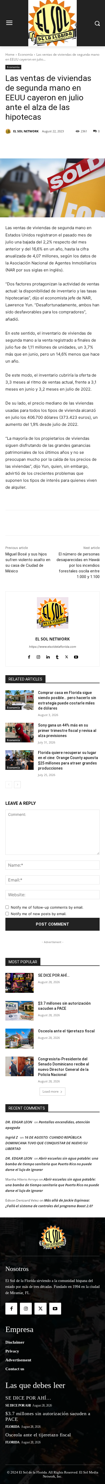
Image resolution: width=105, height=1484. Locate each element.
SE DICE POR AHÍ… (53, 975)
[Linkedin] (65, 145)
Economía (25, 54)
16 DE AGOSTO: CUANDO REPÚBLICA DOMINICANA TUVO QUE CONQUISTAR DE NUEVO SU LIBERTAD (46, 1143)
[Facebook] (27, 145)
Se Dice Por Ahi (18, 1405)
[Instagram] (38, 656)
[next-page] (17, 784)
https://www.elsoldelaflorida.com (52, 647)
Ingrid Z (11, 1137)
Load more (51, 1091)
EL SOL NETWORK (25, 131)
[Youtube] (76, 656)
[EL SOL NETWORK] (8, 131)
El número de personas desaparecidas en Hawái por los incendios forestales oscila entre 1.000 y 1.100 (78, 565)
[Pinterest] (52, 145)
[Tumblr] (77, 145)
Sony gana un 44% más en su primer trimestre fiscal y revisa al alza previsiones (67, 730)
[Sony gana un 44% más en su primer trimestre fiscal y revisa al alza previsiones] (19, 733)
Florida (12, 1427)
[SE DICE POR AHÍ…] (19, 983)
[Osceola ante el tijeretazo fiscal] (19, 1039)
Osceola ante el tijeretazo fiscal (66, 1031)
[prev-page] (8, 784)
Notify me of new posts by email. (38, 914)
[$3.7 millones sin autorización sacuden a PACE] (19, 1011)
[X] (40, 145)
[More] (90, 145)
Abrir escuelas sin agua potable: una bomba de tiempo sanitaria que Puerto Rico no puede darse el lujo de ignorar (51, 1164)
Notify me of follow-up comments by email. (47, 907)
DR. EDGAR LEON (18, 1122)
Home (10, 54)
